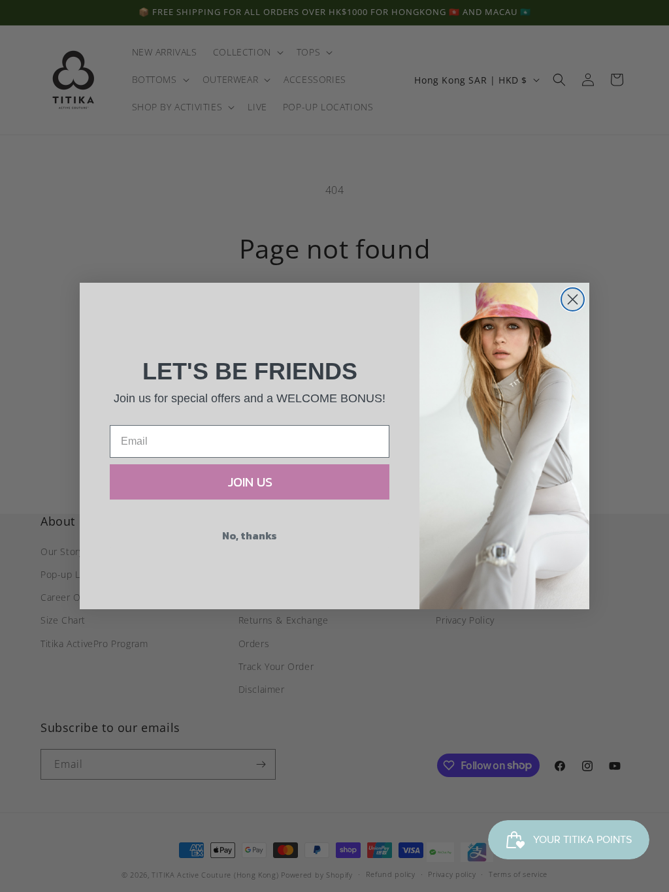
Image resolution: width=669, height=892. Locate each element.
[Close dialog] (572, 299)
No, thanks (249, 535)
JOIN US (249, 482)
